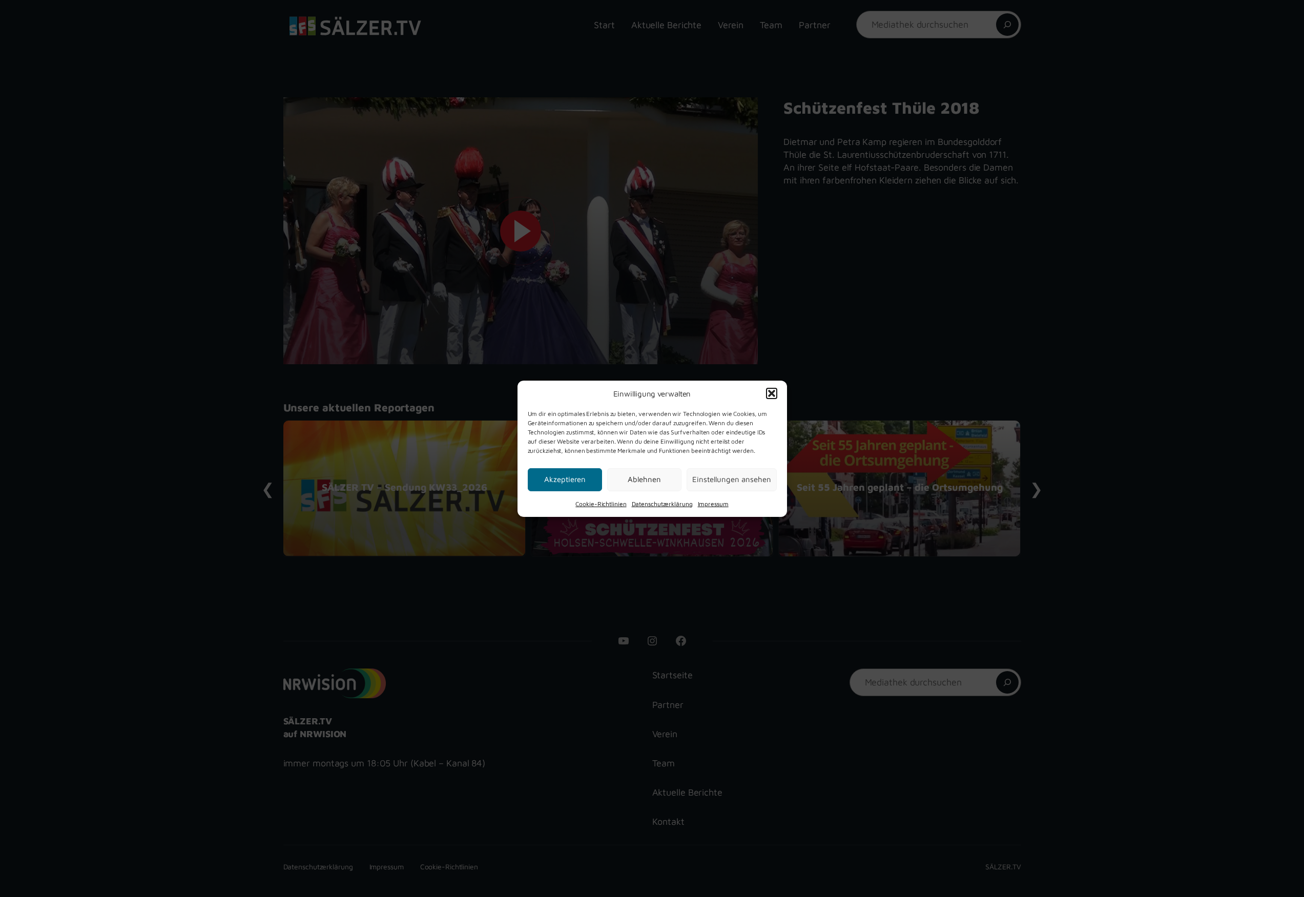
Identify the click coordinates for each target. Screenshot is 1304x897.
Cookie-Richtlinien (600, 503)
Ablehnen (644, 479)
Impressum (713, 503)
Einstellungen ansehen (731, 479)
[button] (772, 393)
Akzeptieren (565, 479)
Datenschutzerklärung (662, 503)
